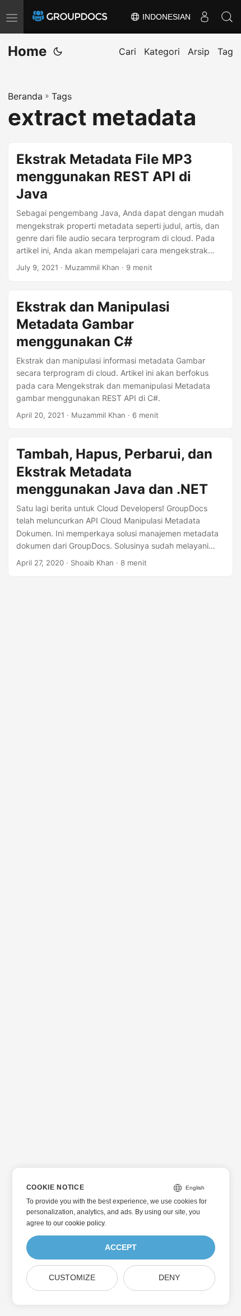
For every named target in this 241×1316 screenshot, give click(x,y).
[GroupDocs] (70, 17)
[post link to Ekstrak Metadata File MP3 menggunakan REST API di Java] (120, 212)
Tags (62, 96)
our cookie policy (78, 1223)
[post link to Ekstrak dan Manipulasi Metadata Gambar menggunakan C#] (120, 359)
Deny (169, 1277)
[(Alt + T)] (57, 51)
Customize (72, 1277)
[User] (204, 17)
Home (27, 51)
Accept (121, 1247)
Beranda (25, 96)
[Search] (227, 17)
